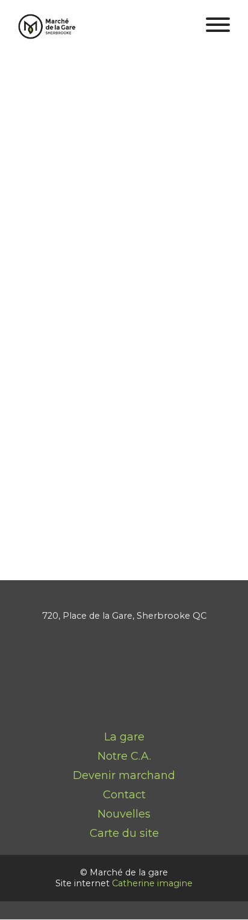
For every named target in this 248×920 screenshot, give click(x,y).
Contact (124, 794)
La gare (124, 736)
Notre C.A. (124, 756)
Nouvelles (124, 814)
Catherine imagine (152, 883)
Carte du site (124, 833)
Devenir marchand (124, 775)
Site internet (124, 419)
